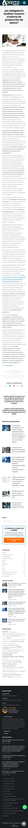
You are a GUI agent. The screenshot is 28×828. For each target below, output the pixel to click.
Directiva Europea (17, 641)
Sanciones (12, 664)
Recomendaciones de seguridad (11, 660)
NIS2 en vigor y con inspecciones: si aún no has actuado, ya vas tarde (16, 621)
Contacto (6, 816)
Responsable (17, 662)
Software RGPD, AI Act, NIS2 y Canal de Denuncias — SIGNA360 (14, 799)
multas (5, 653)
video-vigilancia (8, 677)
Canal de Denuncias (9, 786)
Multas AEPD (13, 653)
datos (9, 637)
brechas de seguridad (8, 634)
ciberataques (6, 636)
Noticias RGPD (7, 805)
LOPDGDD (6, 38)
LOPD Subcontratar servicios (17, 649)
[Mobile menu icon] (24, 2)
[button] (24, 807)
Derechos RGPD (6, 641)
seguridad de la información (8, 669)
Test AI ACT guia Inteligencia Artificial (13, 811)
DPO (3, 643)
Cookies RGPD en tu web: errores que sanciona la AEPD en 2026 (18, 494)
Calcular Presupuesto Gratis (14, 540)
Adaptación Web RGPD (10, 796)
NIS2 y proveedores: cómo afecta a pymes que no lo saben (17, 584)
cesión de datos (20, 634)
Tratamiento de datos (21, 377)
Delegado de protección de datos (9, 639)
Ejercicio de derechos (12, 643)
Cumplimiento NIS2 (9, 789)
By (13, 372)
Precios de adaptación (10, 813)
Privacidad (7, 654)
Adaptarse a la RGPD (9, 781)
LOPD (5, 36)
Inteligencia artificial (9, 647)
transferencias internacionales (9, 673)
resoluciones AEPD (7, 662)
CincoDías (10, 365)
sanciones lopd (8, 666)
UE (22, 675)
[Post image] (6, 428)
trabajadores (21, 671)
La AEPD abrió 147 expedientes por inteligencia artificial (18, 505)
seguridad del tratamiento (9, 671)
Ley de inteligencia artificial (11, 803)
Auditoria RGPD (8, 794)
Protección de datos (12, 377)
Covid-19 (4, 638)
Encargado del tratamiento (10, 645)
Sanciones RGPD (7, 667)
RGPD (5, 40)
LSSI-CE (4, 651)
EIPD (6, 643)
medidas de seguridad (13, 651)
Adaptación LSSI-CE (9, 783)
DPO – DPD (7, 791)
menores (23, 651)
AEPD (5, 632)
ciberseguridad (15, 635)
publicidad (5, 658)
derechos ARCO (21, 639)
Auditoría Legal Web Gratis (11, 808)
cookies (23, 635)
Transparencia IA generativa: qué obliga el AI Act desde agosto (18, 450)
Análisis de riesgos (13, 632)
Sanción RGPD (18, 667)
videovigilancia (18, 677)
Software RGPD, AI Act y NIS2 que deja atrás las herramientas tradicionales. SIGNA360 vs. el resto (18, 481)
